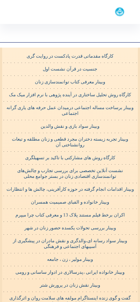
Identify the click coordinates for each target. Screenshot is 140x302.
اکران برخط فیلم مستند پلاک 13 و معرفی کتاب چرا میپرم (70, 215)
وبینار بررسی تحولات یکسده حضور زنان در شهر (70, 227)
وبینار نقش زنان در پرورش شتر (70, 285)
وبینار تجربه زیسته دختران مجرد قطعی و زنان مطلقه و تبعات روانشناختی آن (70, 141)
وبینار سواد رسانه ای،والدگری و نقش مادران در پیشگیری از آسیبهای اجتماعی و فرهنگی (70, 243)
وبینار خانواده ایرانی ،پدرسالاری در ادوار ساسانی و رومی (70, 272)
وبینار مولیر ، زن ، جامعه (70, 259)
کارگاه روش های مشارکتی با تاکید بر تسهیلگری (70, 157)
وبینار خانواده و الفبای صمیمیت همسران (70, 202)
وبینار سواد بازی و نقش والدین (70, 126)
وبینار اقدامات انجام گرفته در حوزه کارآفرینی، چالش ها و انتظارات (70, 189)
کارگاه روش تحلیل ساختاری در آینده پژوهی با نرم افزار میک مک (70, 94)
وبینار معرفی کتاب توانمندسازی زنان (70, 81)
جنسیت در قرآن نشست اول (70, 69)
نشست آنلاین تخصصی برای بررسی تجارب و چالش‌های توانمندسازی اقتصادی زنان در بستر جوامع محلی (70, 173)
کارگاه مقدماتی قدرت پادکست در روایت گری (70, 56)
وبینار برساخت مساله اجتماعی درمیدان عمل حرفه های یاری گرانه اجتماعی (70, 110)
